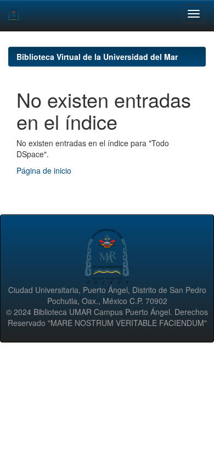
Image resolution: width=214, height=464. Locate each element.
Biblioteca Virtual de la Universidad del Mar (97, 56)
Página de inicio (43, 170)
